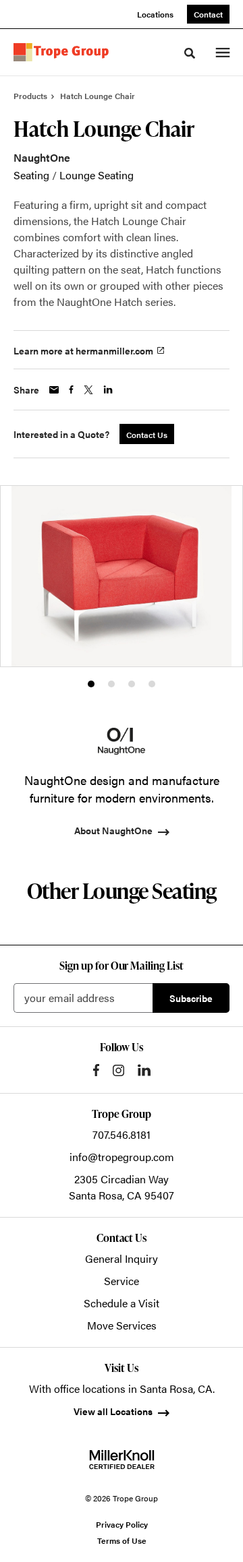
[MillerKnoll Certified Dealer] (121, 1459)
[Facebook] (96, 1070)
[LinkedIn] (144, 1070)
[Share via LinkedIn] (108, 389)
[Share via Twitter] (88, 389)
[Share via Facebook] (71, 389)
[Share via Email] (54, 390)
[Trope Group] (63, 52)
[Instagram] (118, 1070)
